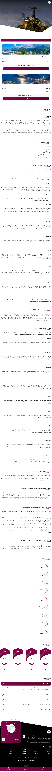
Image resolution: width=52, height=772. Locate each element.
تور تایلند (10, 749)
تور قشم (10, 753)
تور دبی (23, 749)
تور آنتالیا (36, 749)
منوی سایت (43, 769)
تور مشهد (23, 753)
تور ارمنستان (36, 751)
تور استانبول (48, 749)
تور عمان (23, 751)
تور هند (11, 751)
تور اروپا (49, 753)
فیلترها (26, 40)
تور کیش (36, 753)
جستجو (8, 769)
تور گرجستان (48, 751)
